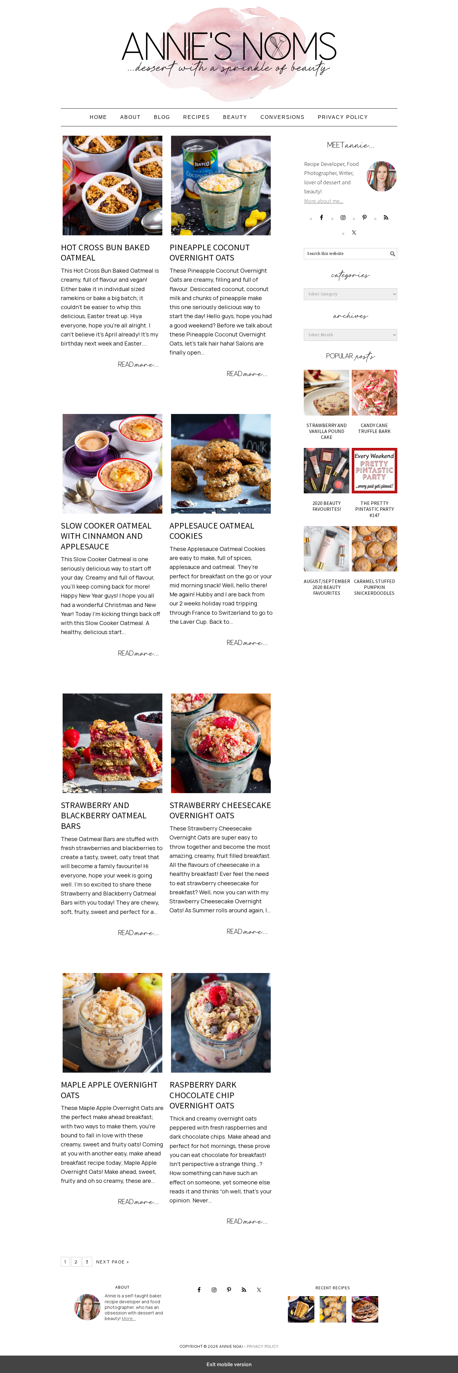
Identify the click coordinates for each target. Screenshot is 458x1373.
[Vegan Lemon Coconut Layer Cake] (301, 1309)
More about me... (323, 201)
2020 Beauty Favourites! (326, 506)
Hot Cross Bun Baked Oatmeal (105, 252)
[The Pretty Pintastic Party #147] (374, 470)
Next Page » (113, 1262)
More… (129, 1318)
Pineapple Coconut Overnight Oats (209, 252)
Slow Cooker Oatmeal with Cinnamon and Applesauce (106, 536)
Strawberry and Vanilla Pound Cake (327, 431)
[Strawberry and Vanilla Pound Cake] (326, 392)
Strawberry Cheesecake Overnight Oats (220, 810)
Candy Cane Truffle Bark (374, 428)
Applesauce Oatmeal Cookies (211, 531)
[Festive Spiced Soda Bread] (365, 1309)
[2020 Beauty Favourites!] (326, 470)
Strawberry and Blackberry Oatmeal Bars (103, 815)
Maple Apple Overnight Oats (109, 1090)
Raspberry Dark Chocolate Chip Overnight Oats (202, 1095)
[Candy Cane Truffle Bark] (374, 392)
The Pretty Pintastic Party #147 (374, 509)
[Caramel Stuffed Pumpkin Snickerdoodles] (374, 548)
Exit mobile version (229, 1364)
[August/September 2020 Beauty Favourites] (326, 548)
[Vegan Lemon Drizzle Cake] (333, 1309)
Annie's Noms (229, 51)
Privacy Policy (263, 1346)
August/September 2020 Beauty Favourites (327, 587)
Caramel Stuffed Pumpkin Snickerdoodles (374, 587)
